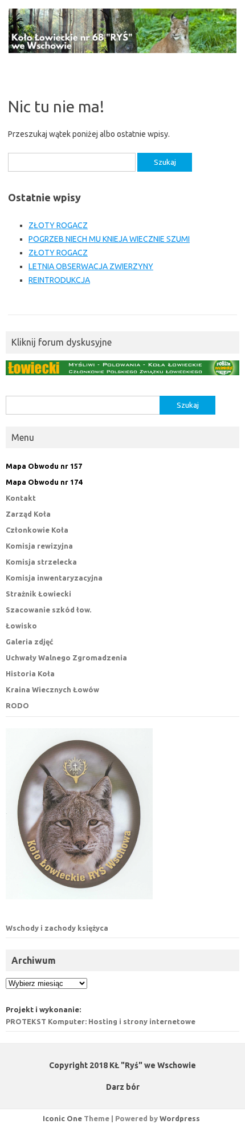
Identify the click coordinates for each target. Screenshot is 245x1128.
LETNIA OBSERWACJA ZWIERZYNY (90, 266)
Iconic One (62, 1118)
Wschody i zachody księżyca (57, 928)
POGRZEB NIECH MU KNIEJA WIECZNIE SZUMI (109, 239)
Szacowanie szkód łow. (48, 610)
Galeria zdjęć (29, 642)
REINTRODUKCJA (59, 280)
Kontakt (21, 498)
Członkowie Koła (37, 530)
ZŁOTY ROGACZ (58, 225)
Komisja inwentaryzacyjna (54, 578)
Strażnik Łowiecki (38, 594)
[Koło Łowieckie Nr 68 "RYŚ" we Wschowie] (122, 50)
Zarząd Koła (28, 514)
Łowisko (21, 626)
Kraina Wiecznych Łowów (52, 689)
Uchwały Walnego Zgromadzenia (66, 658)
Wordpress (180, 1118)
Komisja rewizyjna (39, 546)
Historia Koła (30, 673)
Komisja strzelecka (41, 562)
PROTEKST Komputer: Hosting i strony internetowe (100, 1021)
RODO (17, 705)
